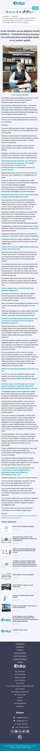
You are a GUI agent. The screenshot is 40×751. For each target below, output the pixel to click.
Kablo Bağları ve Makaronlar (20, 692)
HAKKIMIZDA (20, 644)
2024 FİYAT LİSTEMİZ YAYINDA (23, 526)
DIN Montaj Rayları (20, 703)
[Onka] (20, 666)
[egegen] (20, 737)
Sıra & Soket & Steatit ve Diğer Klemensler (20, 686)
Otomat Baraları (20, 680)
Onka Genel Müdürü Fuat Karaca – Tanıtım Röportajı (25, 606)
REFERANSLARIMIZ (20, 659)
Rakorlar (20, 700)
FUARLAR (20, 650)
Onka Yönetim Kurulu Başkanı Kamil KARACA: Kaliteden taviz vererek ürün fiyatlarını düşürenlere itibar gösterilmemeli (25, 618)
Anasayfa (5, 16)
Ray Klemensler (20, 671)
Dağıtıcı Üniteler (20, 677)
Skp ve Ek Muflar (20, 674)
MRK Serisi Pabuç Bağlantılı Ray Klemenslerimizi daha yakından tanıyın (24, 550)
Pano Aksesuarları (20, 694)
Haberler (15, 16)
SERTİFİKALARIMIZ (20, 656)
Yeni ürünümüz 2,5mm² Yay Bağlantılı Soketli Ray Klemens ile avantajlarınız (24, 538)
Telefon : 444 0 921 (22, 724)
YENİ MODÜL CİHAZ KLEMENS (23, 575)
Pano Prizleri (20, 683)
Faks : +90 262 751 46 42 (22, 727)
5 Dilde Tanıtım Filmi (20, 630)
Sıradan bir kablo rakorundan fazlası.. (23, 596)
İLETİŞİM (20, 662)
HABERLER (20, 647)
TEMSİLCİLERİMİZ (20, 653)
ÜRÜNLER (12, 12)
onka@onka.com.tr (22, 717)
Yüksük (20, 697)
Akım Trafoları (20, 689)
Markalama (20, 706)
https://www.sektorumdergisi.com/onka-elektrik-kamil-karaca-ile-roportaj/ (19, 517)
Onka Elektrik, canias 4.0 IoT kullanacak (23, 586)
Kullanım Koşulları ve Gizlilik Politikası (20, 747)
